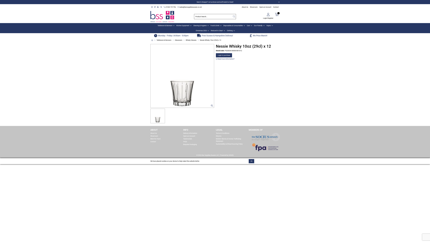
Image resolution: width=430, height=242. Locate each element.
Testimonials (187, 139)
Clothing (230, 30)
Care (248, 25)
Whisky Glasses (191, 40)
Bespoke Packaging (190, 144)
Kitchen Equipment (182, 25)
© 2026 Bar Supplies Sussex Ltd (207, 155)
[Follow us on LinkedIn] (157, 7)
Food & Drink (215, 25)
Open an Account (265, 7)
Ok (251, 161)
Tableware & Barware (165, 25)
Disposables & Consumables (233, 25)
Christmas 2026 (201, 30)
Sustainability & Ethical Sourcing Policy (229, 144)
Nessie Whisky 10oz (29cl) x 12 (210, 40)
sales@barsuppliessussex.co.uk (190, 7)
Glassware (178, 40)
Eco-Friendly (258, 25)
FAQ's (185, 142)
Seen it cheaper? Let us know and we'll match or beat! (215, 2)
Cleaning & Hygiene (200, 25)
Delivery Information (190, 133)
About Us (245, 7)
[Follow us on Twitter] (161, 7)
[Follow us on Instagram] (152, 7)
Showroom (254, 7)
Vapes (268, 25)
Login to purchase (224, 55)
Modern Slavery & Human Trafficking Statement (228, 140)
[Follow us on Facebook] (155, 7)
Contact (276, 7)
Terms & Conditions (222, 133)
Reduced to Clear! (217, 30)
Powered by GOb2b (227, 155)
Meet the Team (155, 139)
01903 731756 (170, 7)
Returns (218, 136)
